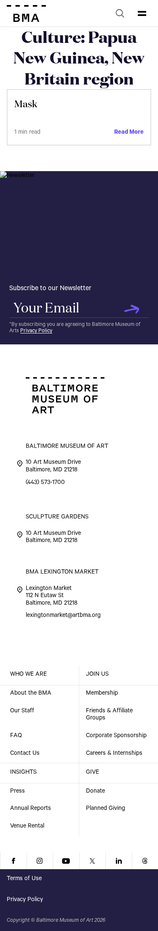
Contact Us (25, 754)
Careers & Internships (114, 754)
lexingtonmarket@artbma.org (63, 616)
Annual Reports (30, 809)
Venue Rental (27, 826)
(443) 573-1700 (45, 483)
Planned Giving (105, 809)
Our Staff (22, 711)
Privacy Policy (36, 331)
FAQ (16, 736)
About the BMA (30, 693)
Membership (102, 693)
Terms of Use (24, 879)
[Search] (120, 13)
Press (17, 791)
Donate (95, 791)
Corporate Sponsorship (116, 736)
